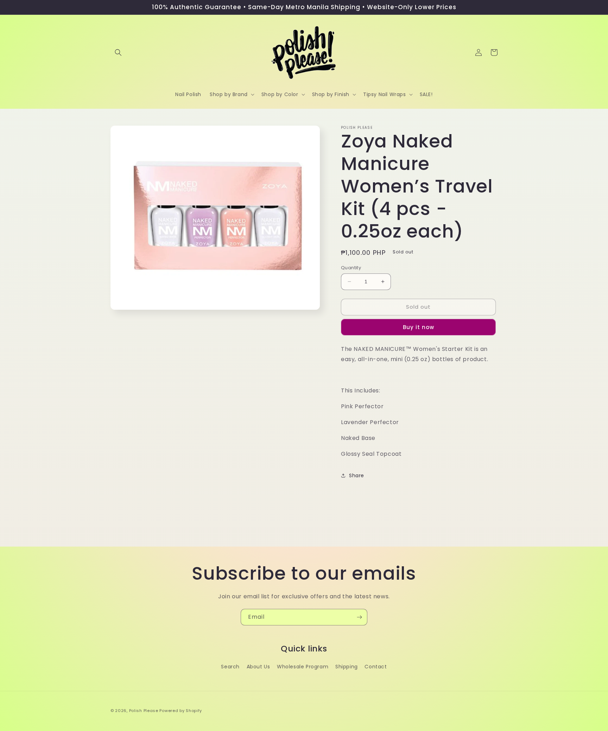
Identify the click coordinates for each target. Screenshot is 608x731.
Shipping (346, 666)
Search (230, 666)
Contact (376, 666)
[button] (118, 52)
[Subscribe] (359, 617)
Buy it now (418, 327)
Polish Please (143, 710)
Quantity (351, 267)
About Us (258, 666)
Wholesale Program (302, 666)
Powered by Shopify (180, 710)
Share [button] (356, 475)
